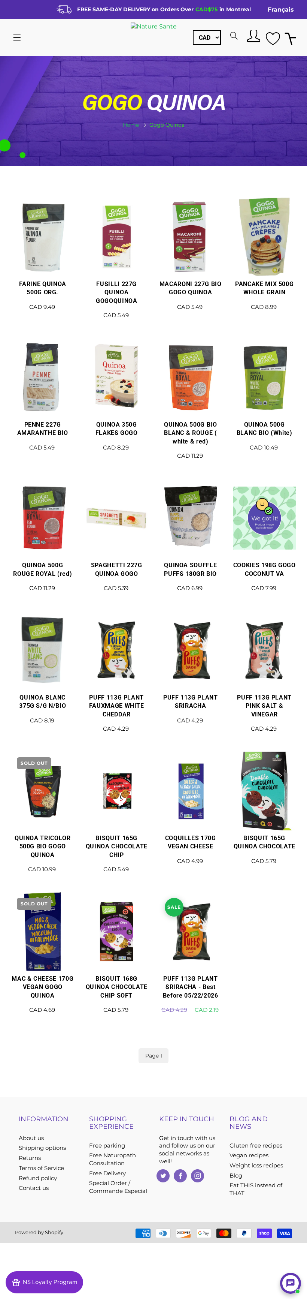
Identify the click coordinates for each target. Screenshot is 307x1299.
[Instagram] (197, 1175)
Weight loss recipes (256, 1165)
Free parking (107, 1145)
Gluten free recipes (256, 1145)
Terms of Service (41, 1168)
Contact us (34, 1188)
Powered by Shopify (39, 1232)
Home (131, 124)
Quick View (42, 262)
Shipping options (42, 1148)
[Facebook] (180, 1175)
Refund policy (38, 1178)
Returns (30, 1158)
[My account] (252, 35)
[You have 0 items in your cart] (290, 37)
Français (281, 9)
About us (31, 1138)
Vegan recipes (249, 1155)
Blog (236, 1175)
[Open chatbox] (290, 1283)
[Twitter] (163, 1175)
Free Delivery (107, 1173)
